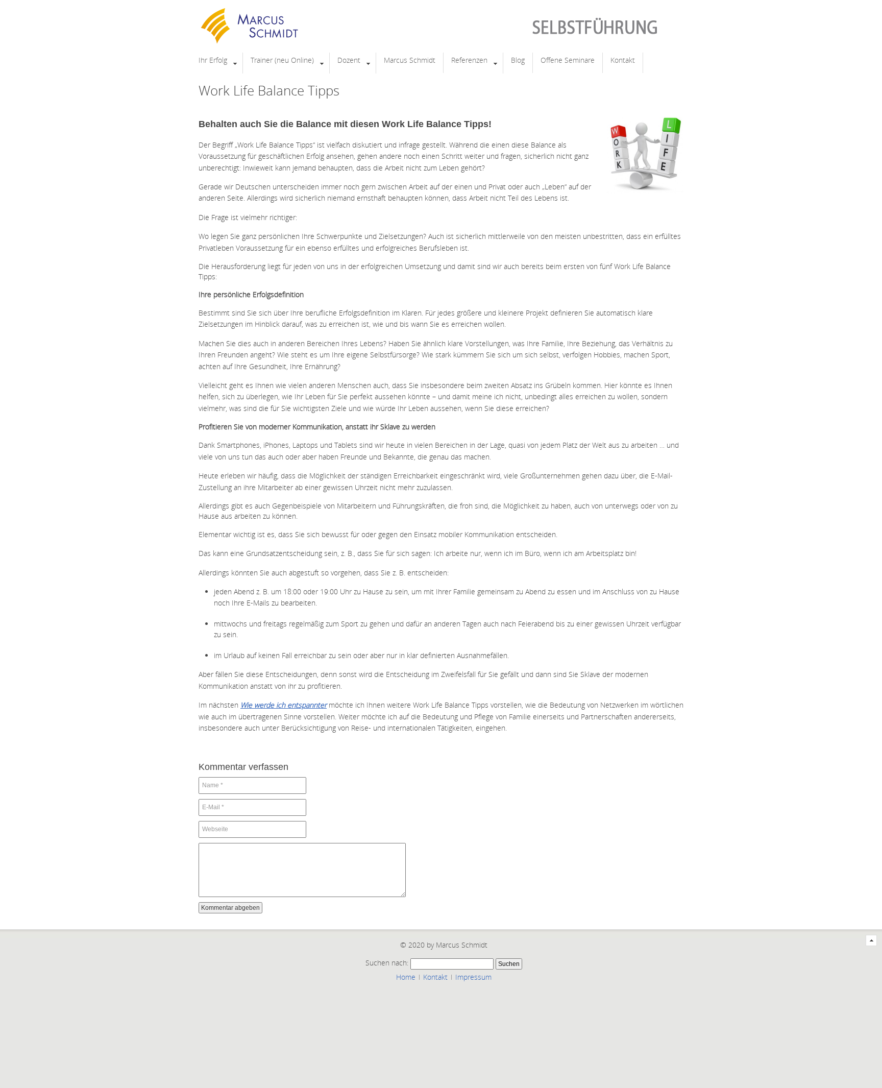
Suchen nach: (386, 963)
